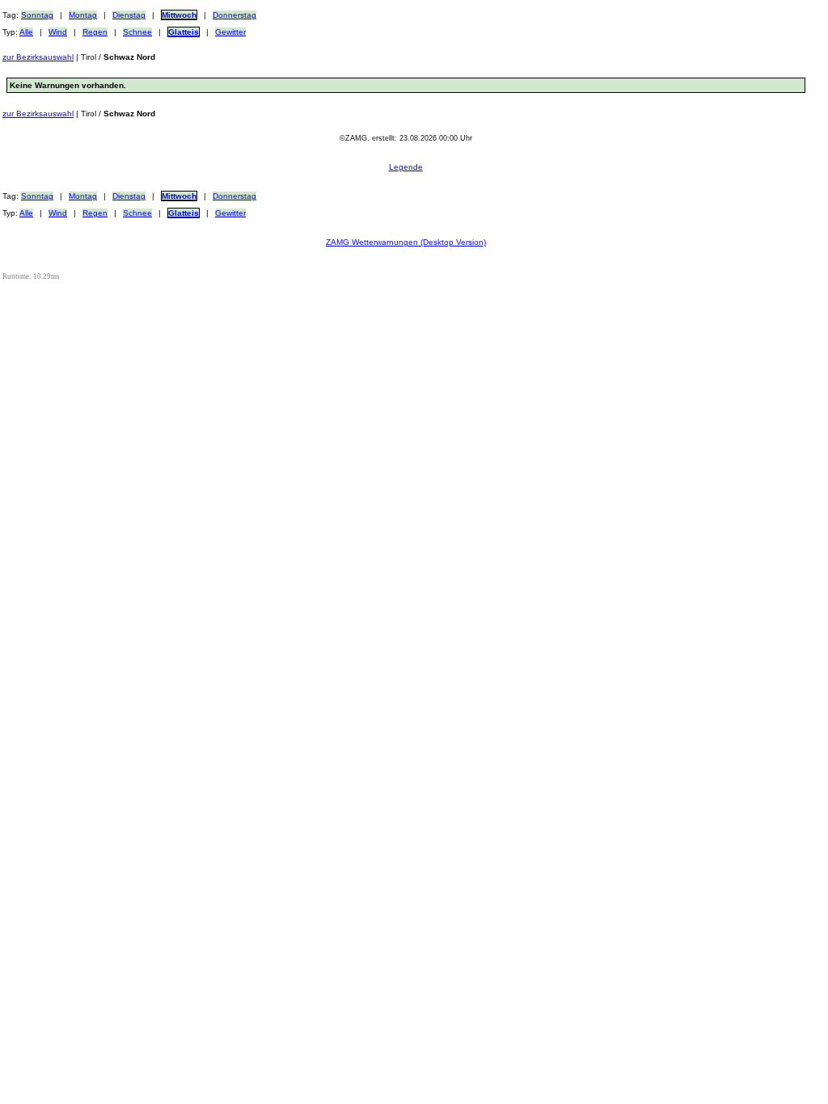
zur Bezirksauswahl (38, 57)
